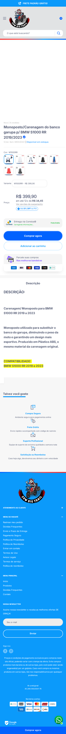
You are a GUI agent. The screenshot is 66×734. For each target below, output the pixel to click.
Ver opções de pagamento (29, 204)
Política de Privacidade (13, 539)
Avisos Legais (9, 557)
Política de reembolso (13, 566)
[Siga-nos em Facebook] (5, 651)
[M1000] (31, 159)
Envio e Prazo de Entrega (15, 531)
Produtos (7, 585)
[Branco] (20, 159)
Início (5, 581)
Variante (7, 183)
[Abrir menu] (4, 18)
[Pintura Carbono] (20, 171)
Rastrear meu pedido (13, 522)
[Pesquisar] (58, 33)
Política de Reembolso (13, 544)
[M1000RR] (9, 159)
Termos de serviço (12, 561)
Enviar (33, 633)
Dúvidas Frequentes (12, 526)
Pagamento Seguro (12, 535)
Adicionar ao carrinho (33, 246)
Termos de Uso (10, 553)
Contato (7, 594)
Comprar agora (33, 235)
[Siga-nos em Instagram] (11, 651)
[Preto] (43, 159)
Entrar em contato (11, 548)
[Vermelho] (9, 171)
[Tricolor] (54, 159)
